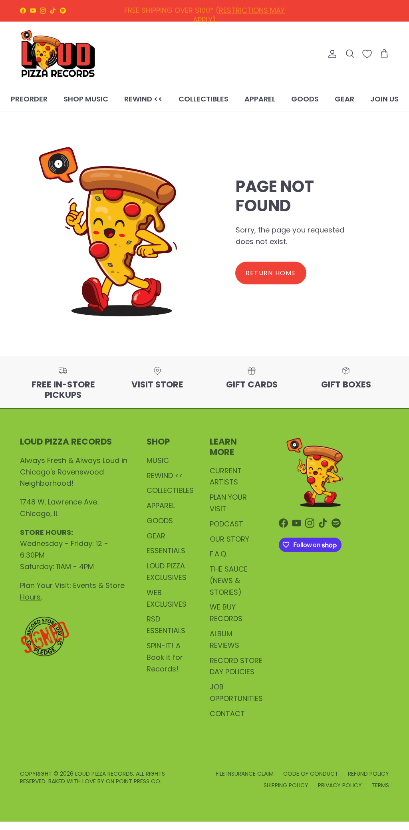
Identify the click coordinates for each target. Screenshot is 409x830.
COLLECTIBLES (203, 99)
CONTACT (227, 714)
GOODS (305, 99)
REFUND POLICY (193, 14)
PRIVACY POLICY (340, 785)
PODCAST (226, 524)
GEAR (344, 99)
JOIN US (384, 99)
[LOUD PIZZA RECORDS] (58, 54)
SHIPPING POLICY (256, 14)
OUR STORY (229, 539)
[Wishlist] (367, 54)
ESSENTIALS (166, 551)
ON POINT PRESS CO (133, 781)
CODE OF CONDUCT (310, 774)
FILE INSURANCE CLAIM (245, 774)
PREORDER (29, 99)
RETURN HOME (271, 273)
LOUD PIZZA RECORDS (104, 774)
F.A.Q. (218, 554)
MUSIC (158, 460)
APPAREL (259, 99)
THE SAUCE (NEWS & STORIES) (229, 580)
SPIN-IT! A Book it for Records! (165, 657)
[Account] (330, 54)
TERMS (380, 785)
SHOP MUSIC (86, 99)
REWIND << (143, 99)
